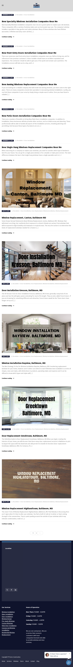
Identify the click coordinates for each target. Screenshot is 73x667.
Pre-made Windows (8, 621)
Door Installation (29, 15)
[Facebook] (11, 589)
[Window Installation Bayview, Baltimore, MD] (36, 333)
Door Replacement (37, 211)
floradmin (19, 15)
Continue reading (7, 37)
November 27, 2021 (8, 77)
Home (3, 661)
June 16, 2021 (6, 429)
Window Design (7, 619)
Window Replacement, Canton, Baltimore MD (24, 217)
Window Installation (49, 211)
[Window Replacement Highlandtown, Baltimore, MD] (36, 478)
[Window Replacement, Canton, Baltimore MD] (36, 188)
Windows (15, 661)
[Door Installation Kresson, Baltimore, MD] (36, 260)
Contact (33, 661)
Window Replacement (62, 211)
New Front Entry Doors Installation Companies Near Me (29, 53)
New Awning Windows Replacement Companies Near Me (29, 84)
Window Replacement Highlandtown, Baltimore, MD (27, 508)
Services (9, 661)
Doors (22, 661)
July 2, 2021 (6, 283)
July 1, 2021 (6, 356)
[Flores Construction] (36, 5)
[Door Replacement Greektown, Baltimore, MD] (36, 406)
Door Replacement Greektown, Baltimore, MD (24, 436)
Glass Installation (7, 614)
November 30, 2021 (8, 14)
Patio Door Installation (9, 626)
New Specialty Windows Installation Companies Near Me (30, 21)
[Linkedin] (15, 589)
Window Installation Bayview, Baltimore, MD (23, 363)
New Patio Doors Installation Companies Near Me (26, 116)
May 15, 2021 (6, 501)
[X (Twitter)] (7, 589)
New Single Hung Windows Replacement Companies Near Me (32, 147)
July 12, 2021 (6, 211)
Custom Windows (7, 623)
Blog (38, 661)
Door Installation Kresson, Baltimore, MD (22, 290)
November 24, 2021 (8, 140)
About (27, 661)
